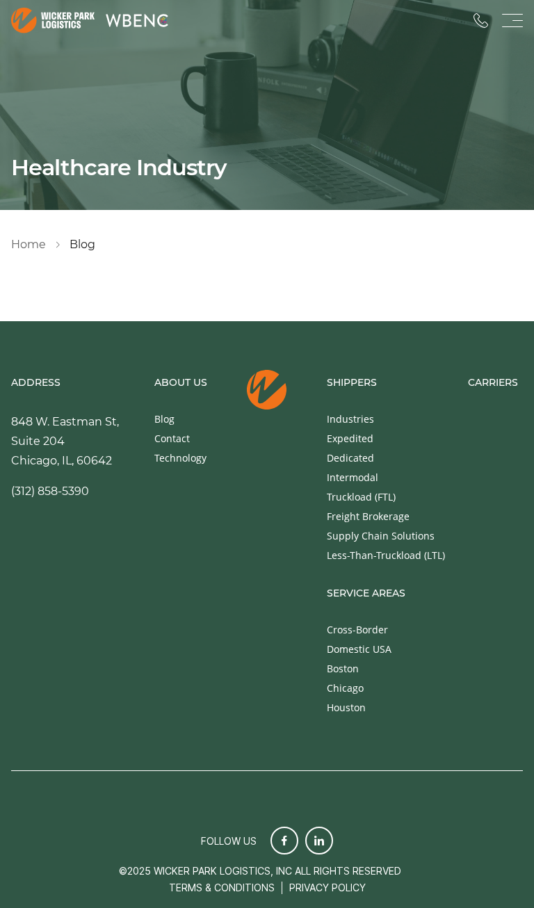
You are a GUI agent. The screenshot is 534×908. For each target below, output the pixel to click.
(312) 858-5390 (50, 491)
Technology (180, 457)
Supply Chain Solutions (381, 535)
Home (28, 244)
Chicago (345, 688)
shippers (352, 383)
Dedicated (350, 457)
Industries (350, 418)
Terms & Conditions (222, 887)
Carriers (493, 383)
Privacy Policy (327, 887)
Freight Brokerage (368, 516)
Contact (172, 438)
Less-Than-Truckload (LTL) (386, 555)
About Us (180, 382)
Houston (346, 707)
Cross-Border (357, 629)
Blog (164, 418)
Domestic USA (359, 649)
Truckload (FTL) (361, 496)
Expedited (350, 438)
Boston (343, 668)
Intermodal (352, 477)
